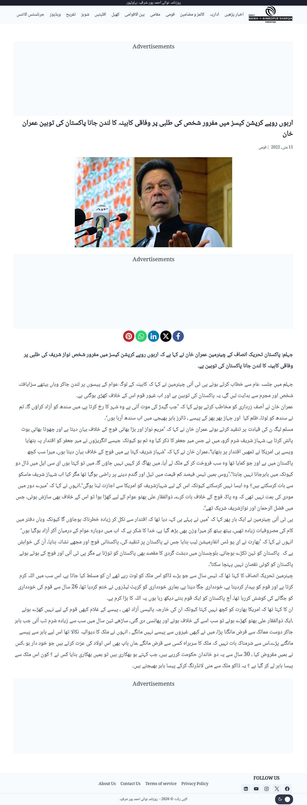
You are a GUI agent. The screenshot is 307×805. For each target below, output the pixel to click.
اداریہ (214, 14)
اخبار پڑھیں (234, 14)
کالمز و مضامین (192, 14)
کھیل (115, 14)
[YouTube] (256, 788)
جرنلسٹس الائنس (30, 14)
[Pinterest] (128, 336)
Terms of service (161, 784)
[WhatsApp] (141, 336)
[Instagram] (266, 788)
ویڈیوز (55, 14)
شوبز (85, 14)
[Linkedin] (245, 788)
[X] (165, 336)
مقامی (155, 14)
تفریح (71, 14)
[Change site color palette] (284, 799)
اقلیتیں (100, 14)
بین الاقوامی (135, 14)
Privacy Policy (194, 784)
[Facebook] (178, 336)
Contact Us (130, 784)
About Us (107, 784)
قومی (170, 14)
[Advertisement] (153, 84)
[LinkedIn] (153, 336)
